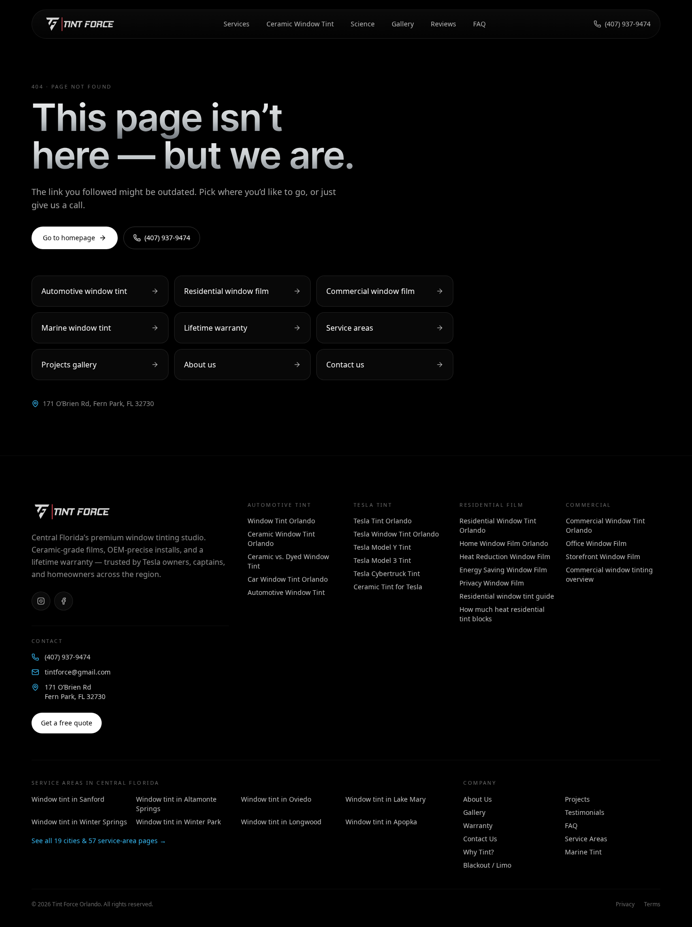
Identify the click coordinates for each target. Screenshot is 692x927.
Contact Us (480, 838)
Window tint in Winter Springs (79, 821)
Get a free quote (66, 722)
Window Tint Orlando (281, 520)
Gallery (403, 23)
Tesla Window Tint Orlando (396, 533)
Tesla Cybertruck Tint (387, 573)
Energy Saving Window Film (503, 569)
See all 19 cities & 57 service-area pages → (99, 840)
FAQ (479, 23)
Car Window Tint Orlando (288, 579)
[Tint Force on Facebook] (63, 601)
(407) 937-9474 (628, 23)
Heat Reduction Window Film (504, 556)
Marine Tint (583, 851)
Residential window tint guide (506, 596)
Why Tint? (478, 851)
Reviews (443, 23)
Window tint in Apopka (381, 821)
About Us (477, 799)
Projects (577, 799)
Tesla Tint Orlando (382, 520)
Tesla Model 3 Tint (382, 560)
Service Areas (586, 838)
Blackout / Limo (487, 865)
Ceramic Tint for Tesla (388, 586)
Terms (652, 904)
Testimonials (584, 812)
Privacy (625, 904)
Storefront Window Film (603, 556)
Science (363, 23)
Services (236, 23)
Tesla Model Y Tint (382, 547)
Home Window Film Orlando (503, 543)
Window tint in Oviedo (276, 799)
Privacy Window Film (491, 582)
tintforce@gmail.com (78, 671)
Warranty (477, 825)
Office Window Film (596, 543)
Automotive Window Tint (286, 592)
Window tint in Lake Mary (386, 799)
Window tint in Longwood (281, 821)
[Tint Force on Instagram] (41, 601)
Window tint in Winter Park (178, 821)
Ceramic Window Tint (300, 23)
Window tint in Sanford (68, 799)
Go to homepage (69, 237)
